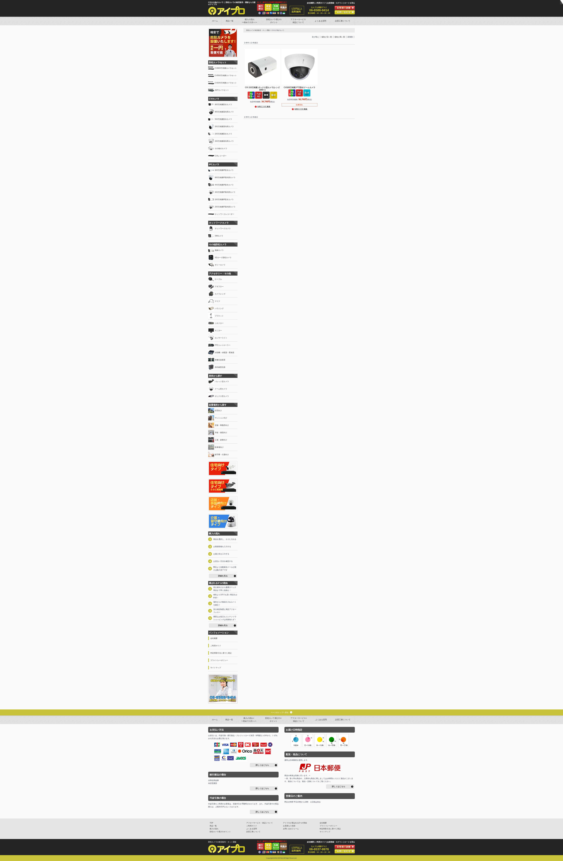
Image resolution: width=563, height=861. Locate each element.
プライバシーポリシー (219, 660)
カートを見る (349, 3)
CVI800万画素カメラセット (226, 68)
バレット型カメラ (222, 382)
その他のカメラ (221, 148)
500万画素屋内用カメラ (224, 126)
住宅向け (218, 411)
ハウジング (219, 309)
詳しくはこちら (262, 765)
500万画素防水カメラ (223, 119)
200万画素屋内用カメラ (224, 141)
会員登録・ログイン (335, 3)
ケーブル (218, 279)
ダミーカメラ (220, 265)
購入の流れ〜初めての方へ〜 (249, 20)
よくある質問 (320, 21)
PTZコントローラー (222, 345)
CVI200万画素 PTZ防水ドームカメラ (299, 87)
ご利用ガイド (320, 3)
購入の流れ (214, 829)
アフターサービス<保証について (298, 719)
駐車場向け (219, 447)
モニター (218, 331)
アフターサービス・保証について (259, 823)
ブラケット (219, 316)
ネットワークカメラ (223, 228)
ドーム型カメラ (221, 389)
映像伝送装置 (220, 360)
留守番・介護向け (222, 455)
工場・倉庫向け (221, 440)
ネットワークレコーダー (224, 214)
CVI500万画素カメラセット (226, 75)
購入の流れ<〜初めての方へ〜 (248, 719)
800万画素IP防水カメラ (224, 170)
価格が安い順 (326, 37)
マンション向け (221, 418)
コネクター (219, 323)
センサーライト (221, 338)
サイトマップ (215, 668)
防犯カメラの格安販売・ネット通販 (258, 30)
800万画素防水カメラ (223, 104)
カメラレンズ (220, 294)
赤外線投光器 (220, 367)
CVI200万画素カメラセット (226, 83)
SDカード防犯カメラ (223, 258)
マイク (217, 301)
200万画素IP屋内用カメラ (225, 207)
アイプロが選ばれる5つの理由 (295, 823)
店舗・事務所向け (222, 425)
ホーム (215, 21)
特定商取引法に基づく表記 (221, 653)
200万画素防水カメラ (223, 134)
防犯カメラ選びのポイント (274, 20)
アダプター (219, 287)
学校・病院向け (221, 433)
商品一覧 (229, 21)
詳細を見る (223, 576)
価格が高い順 (339, 37)
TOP (211, 823)
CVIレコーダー (221, 156)
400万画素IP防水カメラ (224, 185)
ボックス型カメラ (222, 396)
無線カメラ (219, 250)
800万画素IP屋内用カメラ (225, 177)
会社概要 (310, 3)
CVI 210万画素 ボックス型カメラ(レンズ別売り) (262, 88)
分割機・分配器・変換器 (224, 352)
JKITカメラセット (222, 90)
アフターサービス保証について (298, 20)
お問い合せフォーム (291, 829)
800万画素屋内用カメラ (224, 112)
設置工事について (342, 21)
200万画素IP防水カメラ (224, 199)
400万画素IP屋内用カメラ (225, 192)
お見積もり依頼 (289, 826)
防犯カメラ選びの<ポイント (273, 719)
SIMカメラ (219, 236)
